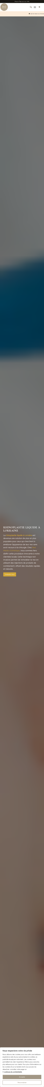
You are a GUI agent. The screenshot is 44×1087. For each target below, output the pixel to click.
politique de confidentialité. (13, 1072)
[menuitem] (30, 7)
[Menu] (35, 7)
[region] (22, 1067)
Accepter (22, 1077)
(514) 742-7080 (25, 1)
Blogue (17, 1)
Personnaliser (22, 1082)
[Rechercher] (30, 7)
